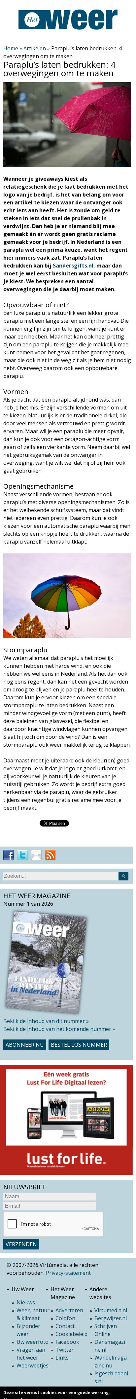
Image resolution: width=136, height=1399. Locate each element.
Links (62, 1357)
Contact (65, 1326)
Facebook (67, 1341)
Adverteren (69, 1310)
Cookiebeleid (71, 1334)
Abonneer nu (25, 1044)
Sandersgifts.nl (73, 265)
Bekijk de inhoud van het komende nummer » (59, 1029)
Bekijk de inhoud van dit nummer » (46, 1021)
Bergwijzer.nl (110, 1318)
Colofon (65, 1318)
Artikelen (34, 48)
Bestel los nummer (79, 1044)
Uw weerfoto (33, 1341)
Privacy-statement (68, 1272)
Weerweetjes (33, 1365)
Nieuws (26, 1302)
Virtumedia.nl (110, 1310)
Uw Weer (23, 1289)
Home (10, 48)
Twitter (64, 1349)
